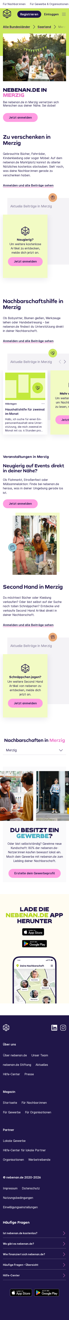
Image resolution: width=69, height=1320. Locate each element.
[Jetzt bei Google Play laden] (34, 943)
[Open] (64, 14)
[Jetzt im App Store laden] (34, 932)
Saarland (44, 27)
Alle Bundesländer (16, 27)
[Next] (64, 361)
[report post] (43, 403)
